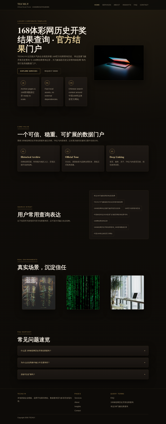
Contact (144, 5)
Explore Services (28, 71)
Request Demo (51, 71)
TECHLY (33, 5)
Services (106, 5)
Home (97, 5)
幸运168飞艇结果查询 (119, 406)
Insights (127, 5)
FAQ (135, 5)
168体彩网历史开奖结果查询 (122, 402)
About (117, 5)
